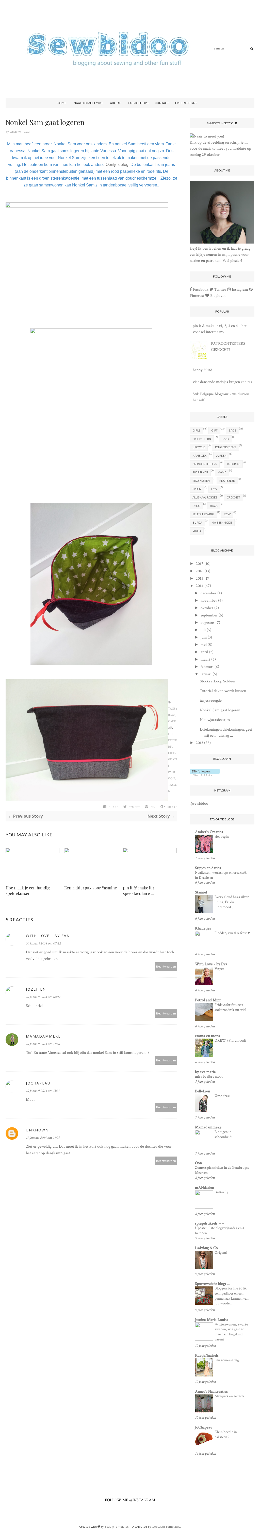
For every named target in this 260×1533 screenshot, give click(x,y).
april (204, 652)
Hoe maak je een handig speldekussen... (28, 890)
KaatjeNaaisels (207, 1355)
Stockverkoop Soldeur (218, 681)
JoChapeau (38, 1083)
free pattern (172, 740)
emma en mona (207, 1036)
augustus (208, 622)
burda (197, 522)
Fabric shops (138, 103)
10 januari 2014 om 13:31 (42, 1091)
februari (207, 666)
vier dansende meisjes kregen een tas (222, 382)
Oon (198, 1163)
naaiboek (199, 455)
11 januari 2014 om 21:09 (43, 1137)
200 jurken (200, 472)
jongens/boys (225, 447)
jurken (221, 455)
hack (214, 505)
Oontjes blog (117, 164)
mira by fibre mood (209, 1076)
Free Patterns (186, 103)
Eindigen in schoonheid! (223, 1134)
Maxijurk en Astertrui (231, 1396)
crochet (233, 497)
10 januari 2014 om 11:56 (43, 1044)
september (209, 615)
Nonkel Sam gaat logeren (220, 710)
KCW (227, 514)
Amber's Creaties (209, 832)
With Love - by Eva (211, 964)
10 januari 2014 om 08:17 (43, 997)
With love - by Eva (47, 935)
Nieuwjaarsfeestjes (215, 719)
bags (171, 715)
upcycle (198, 447)
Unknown (15, 132)
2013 (199, 743)
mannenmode (222, 522)
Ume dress (222, 1095)
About (115, 103)
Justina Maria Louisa (211, 1319)
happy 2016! (202, 370)
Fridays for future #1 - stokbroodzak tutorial (231, 1007)
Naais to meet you (88, 103)
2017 (199, 563)
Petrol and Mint (208, 1000)
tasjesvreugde (211, 700)
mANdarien (204, 1187)
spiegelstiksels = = (209, 1223)
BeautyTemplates (116, 1526)
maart (205, 659)
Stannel (201, 892)
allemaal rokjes (204, 497)
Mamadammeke (43, 1036)
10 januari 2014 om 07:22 (43, 943)
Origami (221, 1252)
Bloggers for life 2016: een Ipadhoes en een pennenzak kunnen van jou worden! (232, 1296)
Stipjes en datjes (208, 868)
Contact (162, 103)
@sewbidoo (199, 803)
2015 (199, 578)
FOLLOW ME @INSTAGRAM (130, 1500)
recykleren (201, 480)
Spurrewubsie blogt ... (212, 1283)
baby (225, 438)
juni (204, 637)
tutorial (233, 464)
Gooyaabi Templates (166, 1526)
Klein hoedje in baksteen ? (226, 1434)
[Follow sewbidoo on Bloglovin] (205, 774)
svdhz (197, 489)
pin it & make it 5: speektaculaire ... (139, 890)
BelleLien (202, 1091)
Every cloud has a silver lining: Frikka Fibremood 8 (232, 901)
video (196, 530)
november (209, 600)
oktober (207, 608)
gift (171, 753)
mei (204, 644)
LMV (214, 489)
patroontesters (204, 464)
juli (203, 630)
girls (196, 430)
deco (196, 505)
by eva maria (205, 1072)
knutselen (227, 480)
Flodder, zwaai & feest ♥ (232, 933)
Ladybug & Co (206, 1248)
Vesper (219, 968)
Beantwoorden (166, 966)
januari (206, 674)
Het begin (222, 836)
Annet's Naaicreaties (211, 1391)
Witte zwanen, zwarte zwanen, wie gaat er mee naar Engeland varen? (231, 1332)
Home (61, 103)
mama (222, 472)
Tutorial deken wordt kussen (223, 691)
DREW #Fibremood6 (231, 1040)
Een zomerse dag (227, 1360)
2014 (199, 586)
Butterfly (221, 1192)
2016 (199, 571)
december (208, 593)
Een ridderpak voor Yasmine (90, 887)
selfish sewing (203, 514)
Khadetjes (203, 928)
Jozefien (36, 989)
